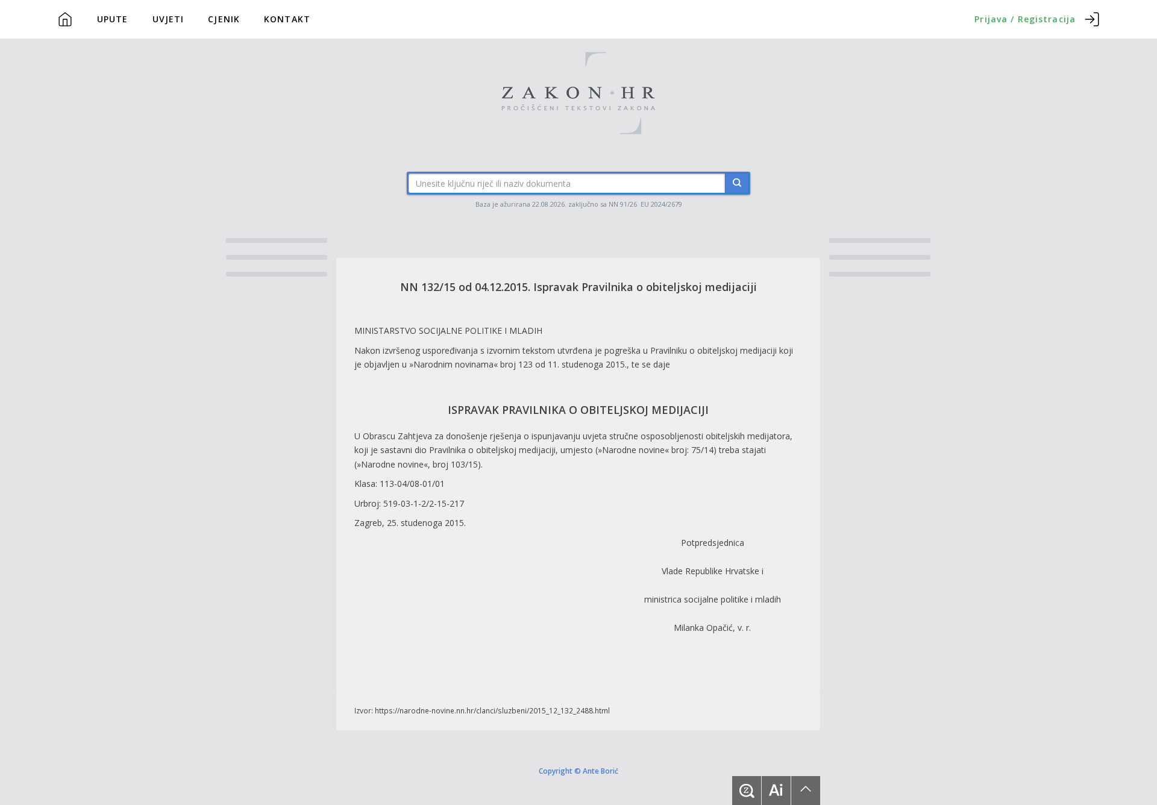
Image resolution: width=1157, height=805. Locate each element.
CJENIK (224, 19)
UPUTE (112, 19)
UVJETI (168, 19)
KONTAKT (287, 19)
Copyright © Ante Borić (578, 770)
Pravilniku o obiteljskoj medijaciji (713, 350)
